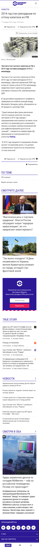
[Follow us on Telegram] (23, 528)
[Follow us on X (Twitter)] (8, 528)
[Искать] (31, 545)
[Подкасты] (33, 528)
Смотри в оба (12, 431)
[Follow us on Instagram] (18, 528)
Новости (5, 9)
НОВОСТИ (9, 378)
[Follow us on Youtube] (13, 528)
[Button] (9, 27)
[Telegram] (19, 545)
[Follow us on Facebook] (3, 528)
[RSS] (28, 528)
